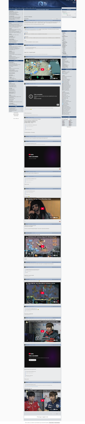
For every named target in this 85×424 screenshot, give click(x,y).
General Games (11, 62)
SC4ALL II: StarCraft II (66, 100)
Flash (64, 124)
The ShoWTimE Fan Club (12, 90)
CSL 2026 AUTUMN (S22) (66, 93)
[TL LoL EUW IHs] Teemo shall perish (13, 70)
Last (63, 125)
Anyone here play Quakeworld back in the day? (15, 64)
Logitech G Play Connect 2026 (67, 112)
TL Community (11, 103)
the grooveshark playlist (29, 29)
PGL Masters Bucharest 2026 (66, 107)
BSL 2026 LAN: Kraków (66, 92)
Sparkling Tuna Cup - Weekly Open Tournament (15, 29)
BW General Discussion (12, 49)
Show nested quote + (30, 126)
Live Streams (69, 31)
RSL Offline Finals (65, 102)
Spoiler (28, 271)
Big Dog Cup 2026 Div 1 (66, 104)
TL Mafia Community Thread (12, 78)
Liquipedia (71, 0)
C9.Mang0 (64, 49)
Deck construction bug (12, 75)
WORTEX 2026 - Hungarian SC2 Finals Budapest (15, 32)
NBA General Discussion (12, 98)
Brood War (16, 44)
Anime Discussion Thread (12, 93)
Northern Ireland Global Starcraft (13, 104)
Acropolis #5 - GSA (65, 97)
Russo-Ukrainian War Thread (12, 85)
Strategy (10, 55)
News (16, 9)
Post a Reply (26, 18)
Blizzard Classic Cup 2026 (66, 96)
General (10, 45)
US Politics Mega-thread (12, 83)
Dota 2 (10, 67)
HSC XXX (64, 99)
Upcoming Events (69, 56)
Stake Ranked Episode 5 (66, 106)
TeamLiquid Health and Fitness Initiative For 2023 (15, 96)
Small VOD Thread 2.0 (12, 53)
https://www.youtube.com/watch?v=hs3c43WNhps (32, 386)
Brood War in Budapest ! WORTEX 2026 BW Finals (15, 54)
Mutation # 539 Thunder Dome (12, 41)
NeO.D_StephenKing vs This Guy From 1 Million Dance (15, 79)
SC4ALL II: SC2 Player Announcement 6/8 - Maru (15, 26)
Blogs (16, 106)
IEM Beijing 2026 (65, 105)
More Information (57, 422)
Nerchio (71, 120)
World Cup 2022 (11, 99)
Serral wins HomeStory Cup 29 (13, 13)
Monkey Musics (36, 29)
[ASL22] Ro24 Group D (12, 52)
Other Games (16, 60)
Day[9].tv (64, 47)
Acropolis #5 (64, 94)
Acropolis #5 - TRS (65, 95)
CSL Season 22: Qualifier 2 (66, 80)
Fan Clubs (10, 88)
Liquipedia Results (69, 69)
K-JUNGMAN (65, 77)
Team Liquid (67, 0)
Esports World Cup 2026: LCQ (67, 85)
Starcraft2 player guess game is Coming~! (14, 24)
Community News (11, 16)
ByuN (64, 120)
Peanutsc (22, 110)
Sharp (70, 125)
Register (13, 0)
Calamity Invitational (65, 103)
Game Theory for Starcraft (12, 56)
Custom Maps (11, 36)
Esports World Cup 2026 (66, 84)
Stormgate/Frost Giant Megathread (13, 65)
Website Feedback (16, 114)
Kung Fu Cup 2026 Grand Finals (67, 101)
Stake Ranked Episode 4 (66, 110)
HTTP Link (25, 31)
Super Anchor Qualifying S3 (66, 79)
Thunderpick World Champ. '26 (67, 108)
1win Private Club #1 (65, 111)
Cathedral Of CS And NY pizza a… (13, 109)
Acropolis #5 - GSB (65, 98)
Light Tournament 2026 (66, 82)
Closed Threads (16, 115)
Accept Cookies (51, 422)
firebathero (64, 39)
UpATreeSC (64, 51)
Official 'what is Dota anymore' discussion (14, 68)
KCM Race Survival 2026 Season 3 (67, 76)
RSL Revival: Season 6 (66, 81)
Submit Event (74, 17)
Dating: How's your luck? (12, 84)
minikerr (64, 44)
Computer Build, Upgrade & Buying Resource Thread (15, 101)
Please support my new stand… (13, 110)
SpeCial (64, 33)
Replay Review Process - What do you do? (14, 57)
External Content (11, 39)
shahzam (64, 48)
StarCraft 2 (16, 21)
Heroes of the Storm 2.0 (12, 73)
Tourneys (10, 28)
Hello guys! (10, 111)
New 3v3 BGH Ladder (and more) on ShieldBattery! (15, 46)
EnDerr (63, 35)
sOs (70, 121)
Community (16, 81)
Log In (10, 0)
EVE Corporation (11, 66)
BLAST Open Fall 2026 (66, 83)
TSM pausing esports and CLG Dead (13, 71)
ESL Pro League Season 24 (66, 109)
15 (22, 13)
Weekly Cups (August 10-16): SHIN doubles (14, 18)
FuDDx (22, 109)
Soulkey (71, 124)
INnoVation (71, 122)
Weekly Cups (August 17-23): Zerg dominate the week (15, 17)
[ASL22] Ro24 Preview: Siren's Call (13, 47)
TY (63, 121)
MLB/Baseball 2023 (11, 97)
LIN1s (22, 111)
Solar (64, 122)
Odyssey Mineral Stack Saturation (13, 58)
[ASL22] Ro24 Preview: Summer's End (13, 12)
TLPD (69, 116)
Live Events (69, 9)
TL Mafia (10, 77)
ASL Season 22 (65, 78)
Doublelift (64, 43)
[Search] (75, 8)
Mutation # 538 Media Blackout (12, 42)
